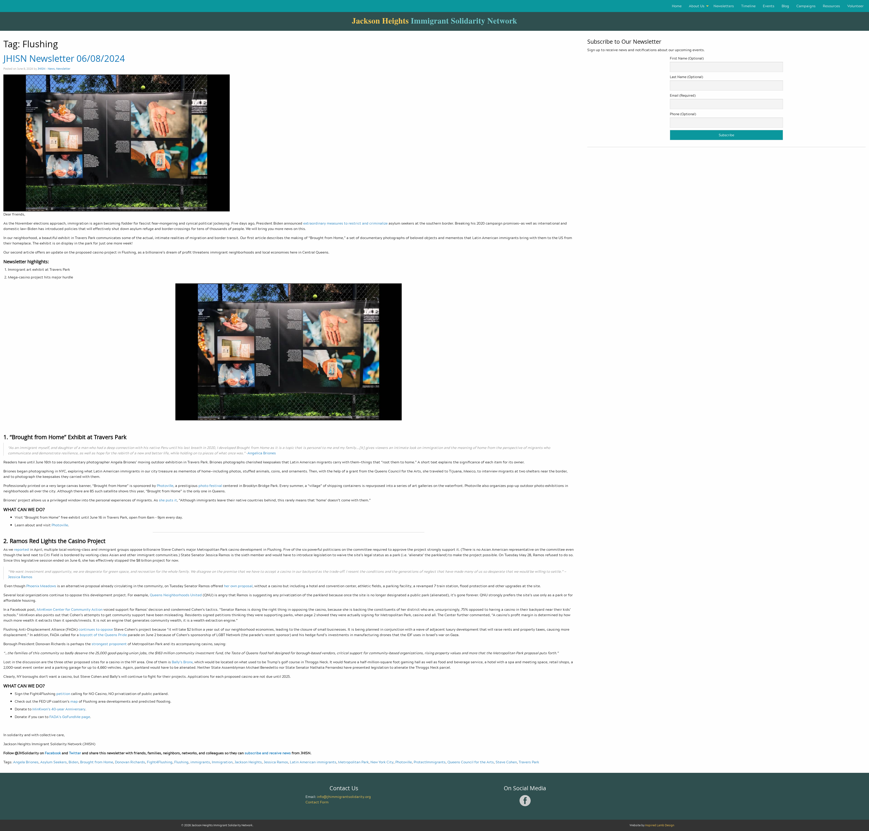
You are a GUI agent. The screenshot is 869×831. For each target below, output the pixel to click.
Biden (73, 762)
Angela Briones (25, 762)
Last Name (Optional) (686, 76)
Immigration (222, 762)
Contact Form (317, 802)
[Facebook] (525, 805)
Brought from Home (96, 762)
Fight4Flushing (159, 762)
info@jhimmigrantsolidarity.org (344, 796)
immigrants (200, 762)
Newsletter (63, 69)
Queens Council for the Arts (470, 762)
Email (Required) (682, 95)
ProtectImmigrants (430, 762)
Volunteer (855, 6)
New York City (382, 762)
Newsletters (724, 6)
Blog (785, 6)
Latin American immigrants (313, 762)
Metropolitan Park (353, 762)
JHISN (41, 69)
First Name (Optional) (687, 58)
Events (768, 6)
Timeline (748, 6)
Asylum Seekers (53, 762)
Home (677, 6)
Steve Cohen (506, 762)
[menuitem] (676, 6)
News (51, 69)
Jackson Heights (248, 762)
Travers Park (529, 762)
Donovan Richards (130, 762)
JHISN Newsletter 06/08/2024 (64, 58)
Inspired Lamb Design (659, 825)
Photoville (403, 762)
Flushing (181, 762)
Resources (831, 6)
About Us (696, 6)
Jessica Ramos (276, 762)
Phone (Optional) (683, 114)
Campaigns (806, 6)
